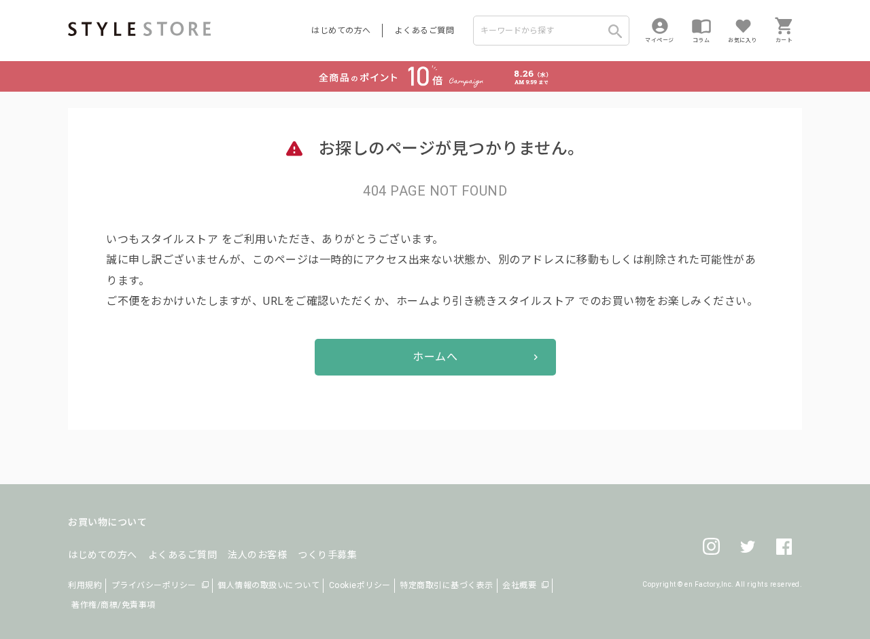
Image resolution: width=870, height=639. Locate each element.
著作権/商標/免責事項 (113, 605)
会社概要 (519, 585)
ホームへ (435, 356)
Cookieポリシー (360, 585)
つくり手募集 (327, 554)
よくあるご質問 (425, 30)
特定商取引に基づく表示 (446, 585)
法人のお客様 (257, 554)
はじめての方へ (341, 30)
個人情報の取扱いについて (268, 585)
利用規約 (85, 585)
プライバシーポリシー (153, 585)
